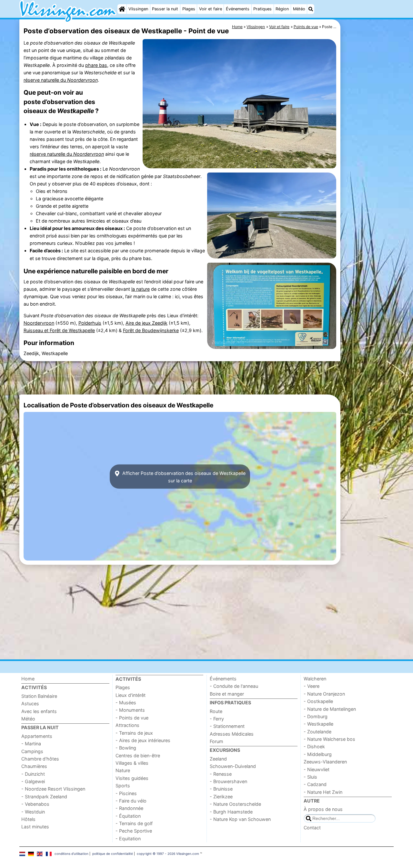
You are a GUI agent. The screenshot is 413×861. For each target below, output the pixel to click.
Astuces (30, 703)
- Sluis (310, 777)
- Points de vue (132, 717)
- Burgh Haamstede (231, 811)
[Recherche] (310, 9)
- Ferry (217, 718)
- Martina (31, 743)
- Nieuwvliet (316, 769)
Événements (237, 8)
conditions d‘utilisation (71, 854)
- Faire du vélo (131, 800)
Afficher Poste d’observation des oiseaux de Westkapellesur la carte (183, 476)
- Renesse (221, 774)
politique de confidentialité (112, 854)
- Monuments (130, 710)
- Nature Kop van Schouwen (240, 819)
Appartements (36, 736)
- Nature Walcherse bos (329, 739)
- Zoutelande (317, 731)
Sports (123, 785)
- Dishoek (314, 746)
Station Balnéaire (39, 696)
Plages (188, 8)
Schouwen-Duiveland (233, 766)
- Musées (126, 702)
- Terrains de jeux (134, 733)
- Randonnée (129, 808)
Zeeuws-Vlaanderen (325, 761)
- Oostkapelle (318, 701)
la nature (140, 289)
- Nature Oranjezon (324, 694)
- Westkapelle (318, 724)
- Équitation (128, 816)
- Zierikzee (221, 796)
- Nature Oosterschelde (235, 804)
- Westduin (33, 811)
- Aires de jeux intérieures (143, 740)
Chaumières (34, 766)
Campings (32, 751)
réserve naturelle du (61, 80)
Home (28, 678)
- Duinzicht (33, 774)
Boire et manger (227, 694)
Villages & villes (132, 763)
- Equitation (128, 838)
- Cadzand (315, 784)
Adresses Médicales (232, 734)
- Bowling (126, 748)
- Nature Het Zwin (323, 792)
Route (216, 711)
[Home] (121, 9)
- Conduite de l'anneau (234, 686)
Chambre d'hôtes (40, 758)
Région (282, 8)
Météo (299, 8)
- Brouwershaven (228, 781)
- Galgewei (33, 781)
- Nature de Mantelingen (330, 709)
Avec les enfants (39, 711)
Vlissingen (138, 8)
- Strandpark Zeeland (44, 796)
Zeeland (218, 758)
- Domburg (315, 716)
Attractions (127, 725)
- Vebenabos (35, 804)
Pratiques (262, 8)
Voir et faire (210, 8)
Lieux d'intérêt (131, 695)
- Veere (311, 686)
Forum (216, 741)
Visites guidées (132, 778)
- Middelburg (318, 754)
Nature (123, 770)
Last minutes (35, 826)
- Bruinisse (221, 789)
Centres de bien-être (138, 755)
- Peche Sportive (134, 831)
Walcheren (315, 678)
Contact (312, 827)
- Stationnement (227, 726)
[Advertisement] (368, 168)
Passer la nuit (165, 8)
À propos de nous (323, 809)
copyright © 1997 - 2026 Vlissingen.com (168, 854)
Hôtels (28, 819)
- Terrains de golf (134, 823)
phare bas (96, 65)
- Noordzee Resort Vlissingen (53, 789)
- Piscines (126, 793)
